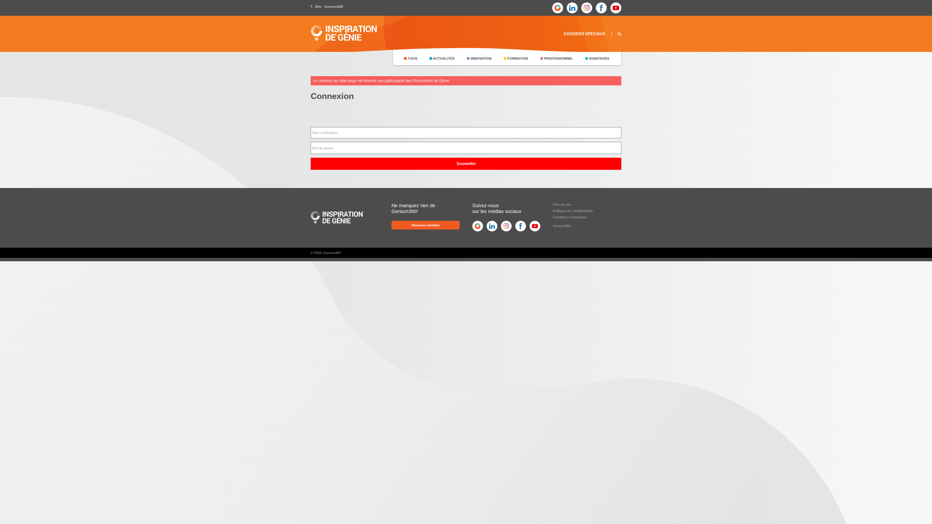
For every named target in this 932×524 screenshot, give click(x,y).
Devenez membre (426, 225)
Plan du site (562, 204)
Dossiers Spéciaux (585, 34)
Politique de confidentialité (573, 211)
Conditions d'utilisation (570, 217)
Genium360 (562, 226)
